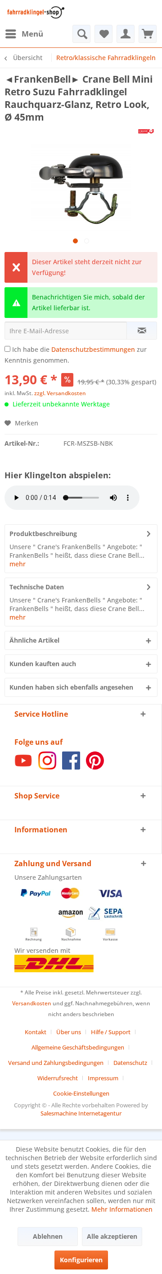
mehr (17, 564)
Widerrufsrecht (57, 1078)
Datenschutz (130, 1063)
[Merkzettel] (103, 34)
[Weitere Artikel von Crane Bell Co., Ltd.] (146, 131)
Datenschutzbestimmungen (93, 349)
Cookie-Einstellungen (81, 1093)
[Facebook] (71, 767)
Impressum (103, 1078)
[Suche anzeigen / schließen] (81, 34)
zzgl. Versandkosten (60, 393)
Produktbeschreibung (43, 533)
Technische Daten (36, 587)
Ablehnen (48, 1236)
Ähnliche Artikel (34, 640)
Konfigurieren (81, 1259)
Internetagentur (100, 1113)
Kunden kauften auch (42, 663)
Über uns (68, 1032)
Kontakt (35, 1032)
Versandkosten (31, 1003)
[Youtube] (23, 767)
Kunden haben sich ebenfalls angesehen (71, 687)
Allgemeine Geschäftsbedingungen (78, 1047)
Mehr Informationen (122, 1209)
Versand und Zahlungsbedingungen (56, 1063)
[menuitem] (24, 34)
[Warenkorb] (148, 34)
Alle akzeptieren (112, 1236)
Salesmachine (58, 1113)
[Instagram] (47, 767)
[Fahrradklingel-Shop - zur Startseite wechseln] (34, 12)
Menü (32, 33)
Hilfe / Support (110, 1032)
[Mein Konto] (126, 34)
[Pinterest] (95, 767)
